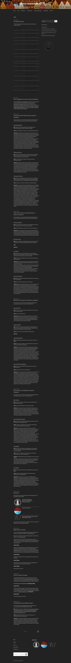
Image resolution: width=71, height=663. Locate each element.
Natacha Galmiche (18, 338)
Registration (46, 10)
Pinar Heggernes (24, 101)
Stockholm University (18, 610)
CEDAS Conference (29, 4)
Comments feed (15, 647)
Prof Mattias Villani (24, 605)
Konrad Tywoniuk (18, 276)
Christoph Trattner (18, 176)
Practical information (37, 10)
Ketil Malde (16, 446)
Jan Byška (16, 251)
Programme (23, 10)
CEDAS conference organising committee (21, 523)
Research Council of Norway (19, 106)
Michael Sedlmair (18, 125)
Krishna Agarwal (18, 222)
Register (14, 642)
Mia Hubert (16, 400)
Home (14, 10)
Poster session (29, 10)
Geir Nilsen (16, 467)
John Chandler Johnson (19, 419)
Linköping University (21, 612)
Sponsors (51, 10)
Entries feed (15, 645)
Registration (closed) (20, 530)
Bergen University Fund (26, 501)
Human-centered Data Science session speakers (49, 30)
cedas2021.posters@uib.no (22, 591)
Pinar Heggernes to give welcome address (26, 99)
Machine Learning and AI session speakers (26, 300)
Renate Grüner (17, 239)
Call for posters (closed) (20, 575)
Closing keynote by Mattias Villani (23, 603)
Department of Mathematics (27, 500)
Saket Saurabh (17, 324)
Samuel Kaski (17, 308)
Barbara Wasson (18, 152)
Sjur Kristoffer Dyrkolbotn (20, 364)
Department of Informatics (18, 104)
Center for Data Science (26, 507)
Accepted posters (19, 21)
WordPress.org (15, 649)
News (18, 10)
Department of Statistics (34, 609)
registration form (31, 533)
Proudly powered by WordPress (18, 660)
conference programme (28, 578)
